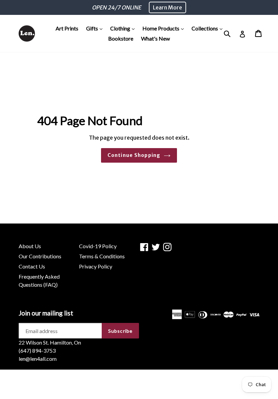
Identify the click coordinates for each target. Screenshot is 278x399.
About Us (30, 246)
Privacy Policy (95, 266)
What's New (155, 38)
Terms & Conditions (102, 256)
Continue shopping (133, 155)
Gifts (96, 28)
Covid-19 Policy (98, 246)
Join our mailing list (46, 313)
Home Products (164, 28)
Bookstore (120, 38)
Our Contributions (40, 256)
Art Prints (67, 28)
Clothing (124, 28)
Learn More (167, 7)
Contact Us (32, 266)
